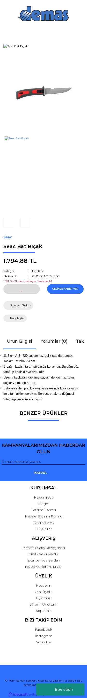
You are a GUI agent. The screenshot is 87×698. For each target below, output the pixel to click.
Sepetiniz (43, 610)
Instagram (43, 636)
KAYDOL (40, 473)
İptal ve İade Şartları (43, 560)
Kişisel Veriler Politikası (43, 566)
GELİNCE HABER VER (65, 288)
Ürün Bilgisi (19, 341)
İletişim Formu (43, 510)
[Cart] (79, 31)
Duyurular (44, 529)
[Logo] (43, 13)
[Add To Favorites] (21, 289)
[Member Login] (44, 31)
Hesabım (43, 585)
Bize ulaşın (64, 689)
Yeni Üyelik (43, 592)
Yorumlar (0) (54, 341)
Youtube (43, 642)
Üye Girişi (43, 598)
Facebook (43, 629)
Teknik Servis (43, 522)
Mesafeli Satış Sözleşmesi (43, 548)
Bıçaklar (38, 271)
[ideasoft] (18, 694)
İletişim (44, 503)
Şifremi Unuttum (44, 604)
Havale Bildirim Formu (43, 516)
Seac (7, 237)
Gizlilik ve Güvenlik (43, 554)
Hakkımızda (43, 497)
